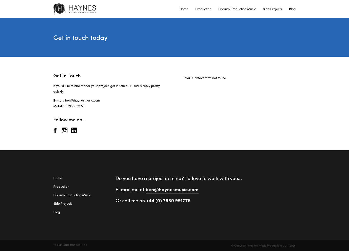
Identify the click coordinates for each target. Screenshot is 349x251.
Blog (292, 8)
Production (203, 8)
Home (184, 8)
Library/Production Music (237, 8)
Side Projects (272, 8)
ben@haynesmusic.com (82, 100)
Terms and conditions (70, 245)
